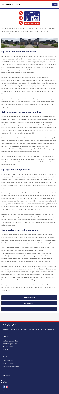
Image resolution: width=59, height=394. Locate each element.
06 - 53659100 (8, 361)
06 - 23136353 (9, 363)
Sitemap (4, 391)
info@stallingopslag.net (11, 366)
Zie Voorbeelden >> (29, 303)
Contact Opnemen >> (29, 297)
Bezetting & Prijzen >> (29, 309)
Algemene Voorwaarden (10, 381)
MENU (55, 4)
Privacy (5, 383)
